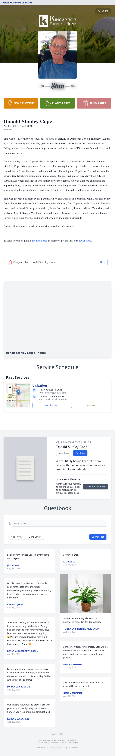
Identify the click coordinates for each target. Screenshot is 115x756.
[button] (18, 392)
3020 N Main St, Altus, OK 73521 (54, 399)
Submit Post (98, 536)
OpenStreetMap (60, 747)
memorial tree (39, 240)
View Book (64, 453)
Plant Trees (90, 405)
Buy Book (80, 453)
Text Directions (51, 405)
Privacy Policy (49, 742)
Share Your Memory (95, 486)
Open (103, 262)
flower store (84, 240)
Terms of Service (66, 742)
